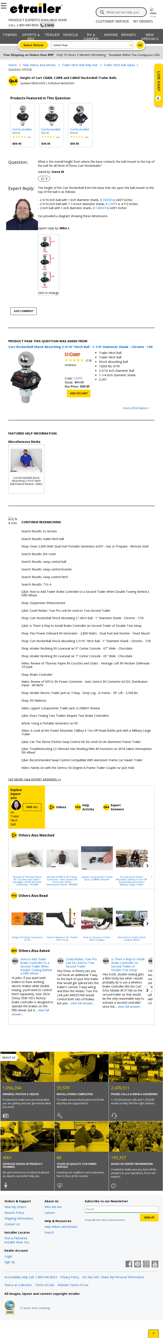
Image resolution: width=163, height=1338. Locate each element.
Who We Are (53, 1207)
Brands (128, 35)
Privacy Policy (69, 1277)
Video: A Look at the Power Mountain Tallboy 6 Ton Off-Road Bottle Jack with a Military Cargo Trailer (86, 732)
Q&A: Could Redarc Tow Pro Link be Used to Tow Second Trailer (65, 611)
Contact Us (12, 1224)
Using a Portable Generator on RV (27, 938)
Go (140, 45)
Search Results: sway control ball (43, 562)
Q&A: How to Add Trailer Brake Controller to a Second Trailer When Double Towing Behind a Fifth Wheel (85, 593)
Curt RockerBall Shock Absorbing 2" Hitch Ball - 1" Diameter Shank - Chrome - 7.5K (51, 131)
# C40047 (99, 208)
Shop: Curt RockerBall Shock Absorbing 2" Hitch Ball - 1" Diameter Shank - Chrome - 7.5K (82, 618)
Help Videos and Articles (61, 1227)
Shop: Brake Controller (36, 675)
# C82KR (105, 200)
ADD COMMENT (23, 311)
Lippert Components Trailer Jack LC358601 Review (97, 878)
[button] (147, 865)
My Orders (143, 21)
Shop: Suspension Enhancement (43, 603)
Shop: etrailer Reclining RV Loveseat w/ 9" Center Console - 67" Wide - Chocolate (76, 648)
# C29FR (111, 204)
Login (8, 1256)
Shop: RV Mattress (34, 700)
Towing (10, 35)
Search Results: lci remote (39, 531)
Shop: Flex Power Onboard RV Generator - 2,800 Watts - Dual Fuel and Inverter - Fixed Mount (85, 633)
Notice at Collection (18, 1285)
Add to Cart (79, 393)
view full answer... (82, 1003)
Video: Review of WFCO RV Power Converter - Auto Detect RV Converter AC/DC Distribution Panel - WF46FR (84, 683)
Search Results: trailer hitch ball (42, 539)
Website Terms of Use (73, 1285)
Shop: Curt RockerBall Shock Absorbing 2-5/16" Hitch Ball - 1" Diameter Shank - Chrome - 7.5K (86, 641)
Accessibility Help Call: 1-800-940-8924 (30, 1277)
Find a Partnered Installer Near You (16, 1240)
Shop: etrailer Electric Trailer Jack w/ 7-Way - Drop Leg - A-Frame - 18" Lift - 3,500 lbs (79, 693)
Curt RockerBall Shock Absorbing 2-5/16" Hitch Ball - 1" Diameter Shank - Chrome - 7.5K (80, 131)
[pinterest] (137, 1264)
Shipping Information (18, 1218)
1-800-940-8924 (27, 25)
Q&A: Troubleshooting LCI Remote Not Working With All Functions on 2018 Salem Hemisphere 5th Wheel (86, 750)
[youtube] (155, 1264)
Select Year (60, 45)
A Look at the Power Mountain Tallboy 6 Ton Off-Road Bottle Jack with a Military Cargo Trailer (132, 880)
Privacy (88, 1219)
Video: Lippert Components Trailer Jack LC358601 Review (60, 708)
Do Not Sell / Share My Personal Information (113, 1277)
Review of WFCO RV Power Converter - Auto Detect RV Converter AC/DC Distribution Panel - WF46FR (62, 880)
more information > (136, 408)
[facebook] (128, 1264)
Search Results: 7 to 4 (36, 584)
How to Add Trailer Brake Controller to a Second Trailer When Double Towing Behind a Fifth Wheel (36, 966)
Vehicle (70, 35)
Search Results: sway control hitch (44, 577)
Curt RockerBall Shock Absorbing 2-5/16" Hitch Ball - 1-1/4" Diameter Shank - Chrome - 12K (22, 131)
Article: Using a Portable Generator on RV (49, 723)
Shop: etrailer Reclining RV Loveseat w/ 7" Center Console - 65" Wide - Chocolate (76, 656)
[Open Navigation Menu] (4, 4)
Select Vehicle (33, 45)
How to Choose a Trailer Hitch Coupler (97, 938)
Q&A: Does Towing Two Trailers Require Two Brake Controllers (65, 716)
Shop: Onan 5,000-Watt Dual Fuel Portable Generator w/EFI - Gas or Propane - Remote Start (85, 546)
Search (49, 1232)
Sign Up (9, 1262)
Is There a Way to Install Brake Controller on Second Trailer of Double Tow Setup (128, 965)
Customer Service (112, 21)
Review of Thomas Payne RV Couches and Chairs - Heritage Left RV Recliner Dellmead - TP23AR (27, 880)
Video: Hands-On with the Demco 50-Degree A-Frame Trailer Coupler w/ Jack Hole (77, 768)
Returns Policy (14, 1213)
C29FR (77, 378)
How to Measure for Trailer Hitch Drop (62, 938)
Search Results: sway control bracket (46, 569)
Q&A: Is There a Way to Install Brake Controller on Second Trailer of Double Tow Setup (81, 626)
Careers (50, 1213)
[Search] (102, 12)
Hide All (32, 807)
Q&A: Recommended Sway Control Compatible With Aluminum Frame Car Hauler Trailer (81, 760)
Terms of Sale (44, 1285)
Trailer (52, 35)
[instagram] (146, 1264)
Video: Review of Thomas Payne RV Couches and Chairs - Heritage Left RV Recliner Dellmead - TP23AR (86, 665)
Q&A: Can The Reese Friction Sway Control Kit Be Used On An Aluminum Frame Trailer (81, 742)
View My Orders (15, 1207)
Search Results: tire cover (38, 554)
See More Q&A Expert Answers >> (34, 779)
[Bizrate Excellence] (9, 1308)
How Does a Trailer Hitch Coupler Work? (132, 938)
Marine (111, 35)
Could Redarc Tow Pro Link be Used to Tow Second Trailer (81, 963)
